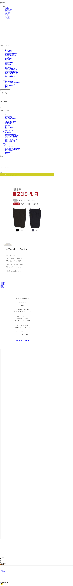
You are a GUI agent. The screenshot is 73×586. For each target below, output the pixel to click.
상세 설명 (2, 283)
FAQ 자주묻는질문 (9, 81)
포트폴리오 (4, 29)
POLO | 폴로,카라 (7, 8)
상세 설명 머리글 (3, 282)
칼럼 (3, 5)
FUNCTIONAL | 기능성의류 (9, 9)
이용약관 (1, 570)
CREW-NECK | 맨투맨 (8, 10)
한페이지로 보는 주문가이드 (9, 25)
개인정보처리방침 (3, 571)
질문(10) (2, 286)
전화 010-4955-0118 (8, 35)
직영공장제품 (7, 17)
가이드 (4, 19)
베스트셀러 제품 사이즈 (8, 26)
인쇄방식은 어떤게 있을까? (9, 21)
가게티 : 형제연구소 (8, 18)
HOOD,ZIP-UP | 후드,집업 (9, 11)
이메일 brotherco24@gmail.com (10, 34)
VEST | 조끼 (6, 14)
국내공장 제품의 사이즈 (8, 27)
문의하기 (4, 80)
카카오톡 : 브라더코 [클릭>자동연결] (10, 33)
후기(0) (1, 285)
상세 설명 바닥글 (3, 284)
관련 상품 (2, 287)
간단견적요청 (7, 36)
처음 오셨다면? (7, 20)
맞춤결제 (6, 37)
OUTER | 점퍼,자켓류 (8, 12)
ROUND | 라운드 (7, 7)
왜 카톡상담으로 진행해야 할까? (10, 24)
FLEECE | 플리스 (7, 13)
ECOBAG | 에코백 (7, 16)
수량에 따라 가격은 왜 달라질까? (10, 22)
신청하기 (2, 564)
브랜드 (4, 28)
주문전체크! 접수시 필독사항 (9, 23)
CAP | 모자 (6, 15)
